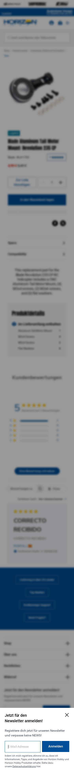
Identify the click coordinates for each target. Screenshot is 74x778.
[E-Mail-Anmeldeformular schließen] (67, 715)
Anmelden (55, 746)
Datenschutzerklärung (24, 766)
